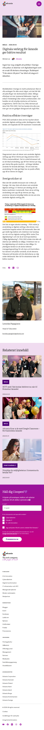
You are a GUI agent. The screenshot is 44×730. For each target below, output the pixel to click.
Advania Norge (7, 693)
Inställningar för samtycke (10, 716)
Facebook (9, 267)
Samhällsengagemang (9, 662)
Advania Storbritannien (9, 697)
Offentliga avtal (7, 649)
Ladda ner (5, 617)
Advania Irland (6, 687)
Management (6, 652)
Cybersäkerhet (7, 579)
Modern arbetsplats (8, 593)
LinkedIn (13, 267)
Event (4, 611)
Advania (19, 59)
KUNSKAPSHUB (6, 602)
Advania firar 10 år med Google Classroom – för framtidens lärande (21, 430)
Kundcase (5, 614)
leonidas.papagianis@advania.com (13, 333)
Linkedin (12, 724)
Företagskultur (7, 642)
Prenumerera (6, 631)
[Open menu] (39, 3)
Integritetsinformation (9, 720)
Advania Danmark (8, 680)
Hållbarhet (5, 645)
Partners (5, 655)
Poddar (4, 628)
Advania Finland (7, 683)
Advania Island (7, 690)
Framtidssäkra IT (10, 465)
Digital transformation (9, 583)
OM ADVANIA (5, 637)
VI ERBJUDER (5, 571)
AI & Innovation (7, 576)
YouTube (3, 724)
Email (18, 267)
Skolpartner (6, 596)
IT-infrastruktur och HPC (10, 586)
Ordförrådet (6, 624)
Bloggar (5, 607)
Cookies (5, 711)
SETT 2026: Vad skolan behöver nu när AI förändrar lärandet (19, 388)
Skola (4, 45)
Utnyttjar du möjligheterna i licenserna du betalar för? (20, 471)
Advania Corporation (9, 676)
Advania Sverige (7, 700)
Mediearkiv (6, 659)
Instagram (16, 724)
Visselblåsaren (7, 665)
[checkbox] (22, 520)
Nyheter (5, 621)
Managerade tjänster (9, 590)
